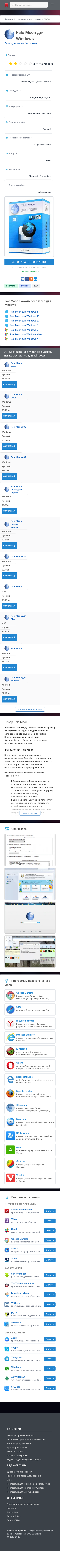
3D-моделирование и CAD (20, 1435)
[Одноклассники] (31, 279)
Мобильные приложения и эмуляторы (26, 1439)
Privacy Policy (13, 1516)
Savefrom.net (18, 1273)
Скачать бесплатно (31, 262)
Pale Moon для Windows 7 (24, 330)
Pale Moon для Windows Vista (26, 334)
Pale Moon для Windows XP (25, 339)
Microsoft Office (15, 1451)
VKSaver (16, 1303)
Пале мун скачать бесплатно (20, 43)
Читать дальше (30, 813)
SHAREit (15, 1386)
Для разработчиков (17, 1447)
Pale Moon (16, 586)
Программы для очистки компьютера (25, 1488)
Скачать (8, 384)
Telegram (16, 1357)
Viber (14, 1219)
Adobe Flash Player (21, 1209)
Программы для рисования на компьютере (28, 1484)
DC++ (14, 1312)
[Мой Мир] (35, 279)
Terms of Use (13, 1520)
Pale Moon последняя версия (16, 489)
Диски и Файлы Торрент (19, 1472)
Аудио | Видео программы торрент (24, 1459)
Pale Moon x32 (18, 556)
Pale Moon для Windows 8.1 (25, 320)
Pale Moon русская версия (16, 524)
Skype (14, 1347)
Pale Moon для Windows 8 (24, 325)
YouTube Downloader (23, 1283)
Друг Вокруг (18, 1377)
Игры (9, 1480)
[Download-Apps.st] (6, 5)
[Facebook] (27, 279)
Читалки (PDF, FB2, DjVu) (19, 1443)
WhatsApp (16, 1367)
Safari (14, 1248)
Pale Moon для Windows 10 (24, 316)
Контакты (11, 1508)
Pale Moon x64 (18, 457)
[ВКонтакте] (22, 279)
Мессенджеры (15, 1332)
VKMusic (16, 1322)
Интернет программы (20, 1204)
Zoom (14, 1338)
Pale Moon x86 (18, 427)
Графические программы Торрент (24, 1476)
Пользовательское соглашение (23, 1504)
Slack (14, 1229)
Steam (14, 1258)
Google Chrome (19, 1239)
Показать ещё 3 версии (30, 709)
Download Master (20, 1293)
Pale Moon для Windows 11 (24, 312)
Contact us (12, 1512)
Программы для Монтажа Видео (23, 1492)
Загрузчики (13, 1268)
